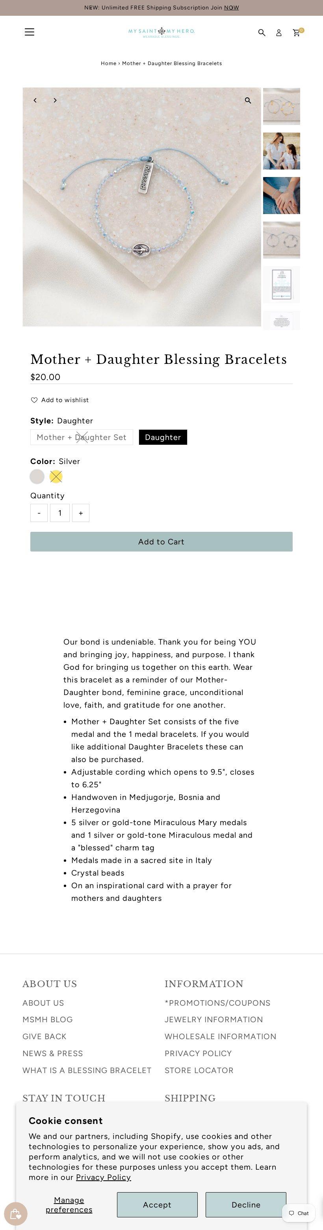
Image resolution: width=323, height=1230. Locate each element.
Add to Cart (161, 541)
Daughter (163, 437)
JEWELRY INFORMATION (214, 1019)
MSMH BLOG (47, 1019)
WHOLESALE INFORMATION (221, 1036)
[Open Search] (261, 32)
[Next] (54, 100)
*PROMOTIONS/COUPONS (218, 1003)
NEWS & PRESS (52, 1053)
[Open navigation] (29, 33)
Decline (246, 1205)
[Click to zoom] (248, 100)
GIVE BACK (44, 1036)
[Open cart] (296, 32)
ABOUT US (43, 1003)
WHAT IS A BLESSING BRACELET (87, 1070)
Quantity (47, 495)
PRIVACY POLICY (198, 1053)
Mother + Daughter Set (85, 438)
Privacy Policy (103, 1177)
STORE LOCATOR (199, 1070)
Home (109, 63)
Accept (157, 1205)
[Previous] (35, 100)
